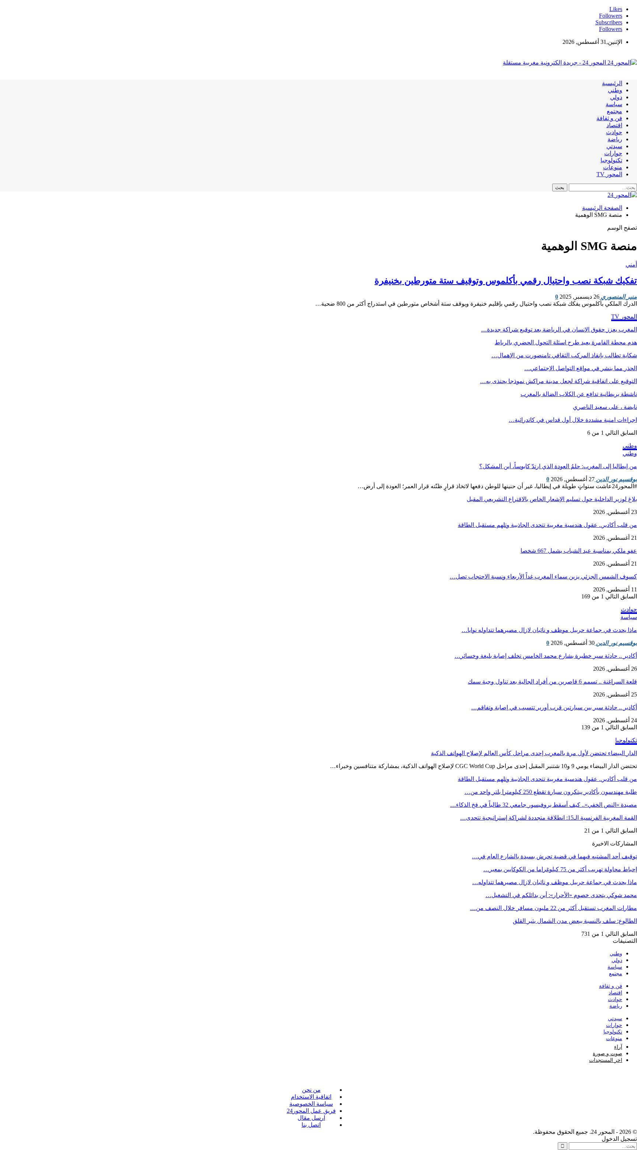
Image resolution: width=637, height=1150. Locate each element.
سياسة (614, 104)
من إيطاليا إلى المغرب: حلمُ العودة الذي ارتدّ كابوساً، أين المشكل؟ (558, 466)
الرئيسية (612, 83)
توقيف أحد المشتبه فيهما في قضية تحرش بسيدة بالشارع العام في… (554, 856)
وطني (615, 90)
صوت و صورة (607, 1053)
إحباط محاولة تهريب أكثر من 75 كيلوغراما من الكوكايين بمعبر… (560, 869)
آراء (618, 1047)
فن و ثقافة (609, 118)
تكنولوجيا (611, 160)
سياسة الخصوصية (311, 1104)
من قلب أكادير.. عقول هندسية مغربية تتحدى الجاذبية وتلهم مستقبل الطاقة (547, 525)
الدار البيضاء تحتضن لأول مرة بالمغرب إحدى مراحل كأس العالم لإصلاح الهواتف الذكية (534, 753)
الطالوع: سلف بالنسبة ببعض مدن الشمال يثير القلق (575, 921)
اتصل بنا (311, 1125)
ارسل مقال (311, 1118)
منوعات (612, 167)
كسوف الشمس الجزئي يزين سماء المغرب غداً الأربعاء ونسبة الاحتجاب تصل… (543, 576)
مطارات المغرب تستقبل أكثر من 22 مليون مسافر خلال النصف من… (553, 908)
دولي (616, 97)
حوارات (613, 153)
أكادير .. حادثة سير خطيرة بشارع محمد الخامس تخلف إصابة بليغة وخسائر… (546, 656)
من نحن (311, 1090)
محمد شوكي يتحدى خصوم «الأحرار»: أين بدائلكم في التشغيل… (561, 895)
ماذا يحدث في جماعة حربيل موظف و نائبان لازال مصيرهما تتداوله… (554, 882)
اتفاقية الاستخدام (311, 1097)
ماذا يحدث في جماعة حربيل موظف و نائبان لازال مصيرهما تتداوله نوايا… (549, 630)
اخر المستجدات (605, 1060)
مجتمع (614, 111)
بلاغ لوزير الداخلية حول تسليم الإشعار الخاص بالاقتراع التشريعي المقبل (552, 499)
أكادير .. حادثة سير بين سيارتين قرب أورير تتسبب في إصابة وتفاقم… (554, 707)
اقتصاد (614, 125)
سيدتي (614, 146)
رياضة (615, 139)
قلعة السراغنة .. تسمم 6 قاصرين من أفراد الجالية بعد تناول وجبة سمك (552, 681)
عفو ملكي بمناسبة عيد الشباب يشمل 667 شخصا (579, 551)
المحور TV (609, 174)
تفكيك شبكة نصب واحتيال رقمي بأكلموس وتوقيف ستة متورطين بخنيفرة (506, 280)
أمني (631, 264)
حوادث (614, 132)
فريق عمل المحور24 (311, 1111)
